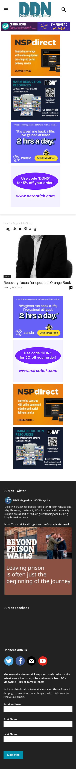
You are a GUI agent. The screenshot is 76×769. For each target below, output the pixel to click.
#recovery (22, 517)
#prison (53, 506)
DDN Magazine (22, 500)
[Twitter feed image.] (38, 561)
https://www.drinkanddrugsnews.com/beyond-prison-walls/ (37, 524)
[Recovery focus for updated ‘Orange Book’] (38, 256)
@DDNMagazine (42, 500)
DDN (6, 287)
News (7, 276)
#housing (15, 510)
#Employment (43, 510)
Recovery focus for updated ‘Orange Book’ (38, 283)
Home (7, 223)
